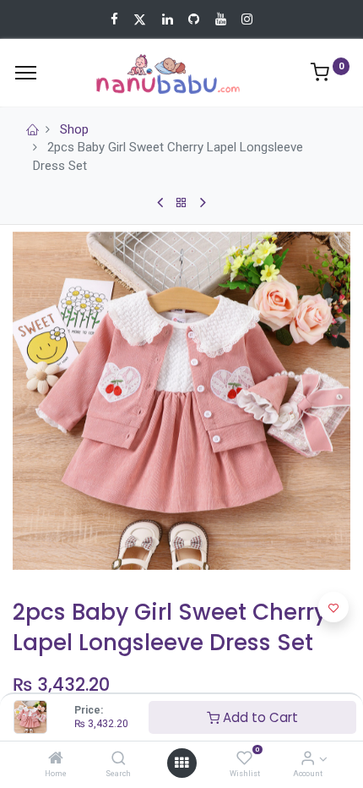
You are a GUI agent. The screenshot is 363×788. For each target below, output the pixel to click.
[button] (333, 607)
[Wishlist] (244, 759)
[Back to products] (181, 203)
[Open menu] (181, 762)
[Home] (55, 759)
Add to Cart (258, 717)
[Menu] (26, 72)
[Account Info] (308, 759)
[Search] (119, 759)
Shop (74, 129)
